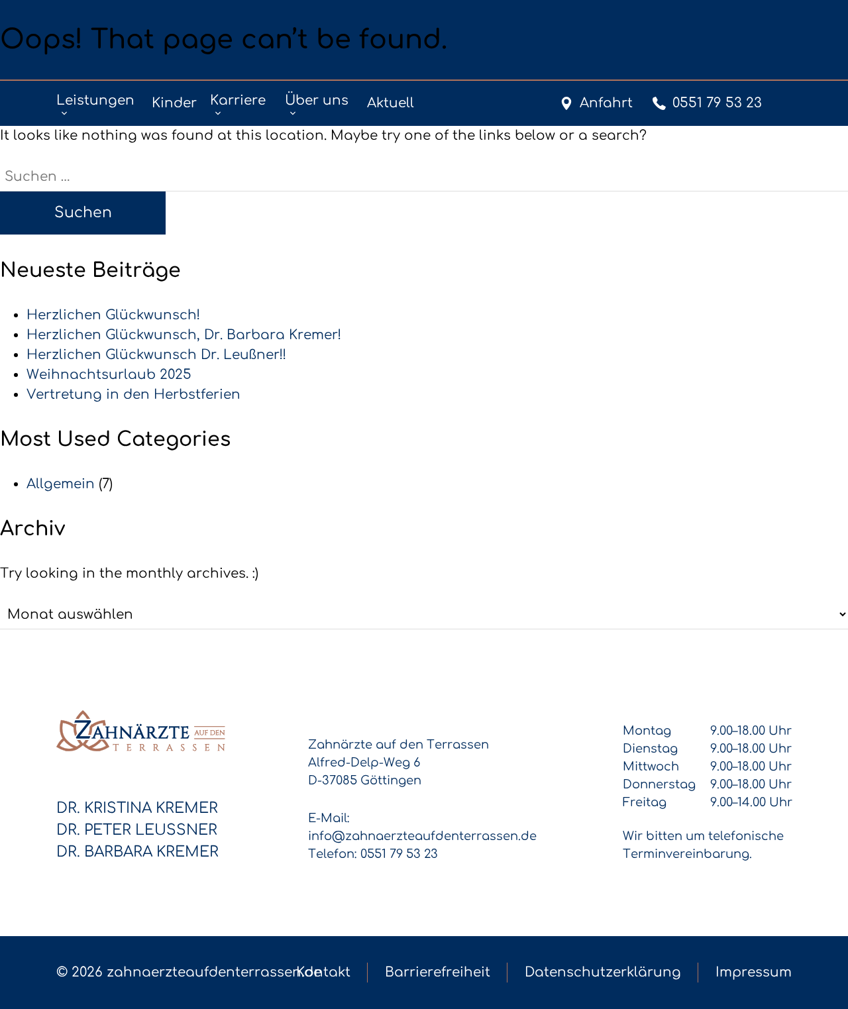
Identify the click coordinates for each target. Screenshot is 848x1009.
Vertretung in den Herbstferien (133, 394)
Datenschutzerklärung (603, 972)
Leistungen (95, 100)
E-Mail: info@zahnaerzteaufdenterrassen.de (422, 827)
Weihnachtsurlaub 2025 (108, 374)
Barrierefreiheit (437, 972)
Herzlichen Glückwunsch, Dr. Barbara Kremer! (183, 335)
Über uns (316, 100)
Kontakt (323, 972)
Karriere (238, 100)
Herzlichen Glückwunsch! (113, 315)
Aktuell (390, 103)
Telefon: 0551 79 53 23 (373, 854)
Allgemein (60, 484)
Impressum (754, 972)
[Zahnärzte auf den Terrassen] (140, 730)
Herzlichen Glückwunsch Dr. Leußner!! (156, 354)
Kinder (174, 103)
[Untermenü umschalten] (64, 113)
